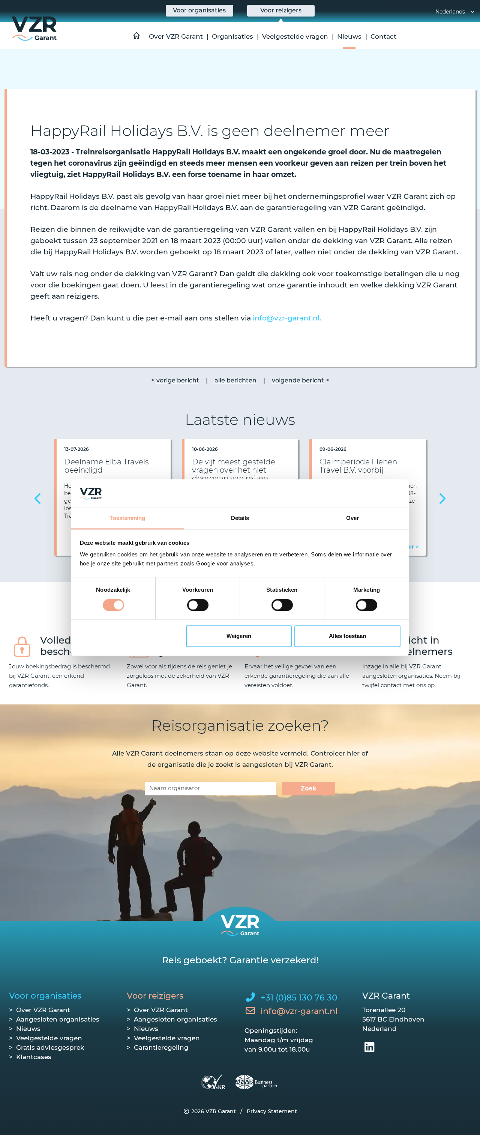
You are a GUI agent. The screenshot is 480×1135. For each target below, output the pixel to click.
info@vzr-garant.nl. (287, 318)
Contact (383, 36)
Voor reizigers (155, 996)
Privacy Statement (272, 1111)
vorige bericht (177, 380)
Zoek (308, 788)
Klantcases (33, 1057)
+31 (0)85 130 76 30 (299, 998)
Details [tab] (240, 518)
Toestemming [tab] (127, 518)
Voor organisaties (45, 996)
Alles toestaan (347, 636)
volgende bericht (298, 380)
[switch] (197, 605)
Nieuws (349, 36)
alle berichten (235, 380)
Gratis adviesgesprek (50, 1047)
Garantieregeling (161, 1047)
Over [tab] (352, 518)
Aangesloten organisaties (57, 1019)
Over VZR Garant (176, 36)
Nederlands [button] (450, 11)
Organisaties (232, 36)
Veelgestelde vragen (295, 36)
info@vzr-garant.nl (299, 1011)
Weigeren (238, 636)
